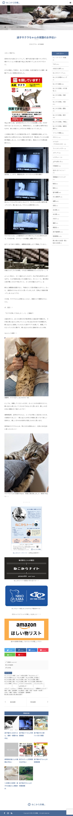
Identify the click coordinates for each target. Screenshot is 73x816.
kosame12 (14, 662)
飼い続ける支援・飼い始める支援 (13, 694)
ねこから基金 (20, 677)
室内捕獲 (14, 690)
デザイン (15, 683)
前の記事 (12, 702)
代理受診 (20, 688)
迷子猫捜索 (41, 44)
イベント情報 (7, 683)
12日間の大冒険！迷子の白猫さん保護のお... (11, 786)
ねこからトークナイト (20, 553)
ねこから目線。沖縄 (21, 681)
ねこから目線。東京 (9, 681)
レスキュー (13, 688)
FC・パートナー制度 (9, 675)
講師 (11, 692)
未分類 (35, 690)
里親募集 (28, 692)
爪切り (6, 692)
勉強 (5, 690)
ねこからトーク (33, 675)
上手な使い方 (22, 686)
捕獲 (27, 690)
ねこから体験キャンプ (10, 677)
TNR (18, 675)
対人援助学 (21, 690)
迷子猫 (9, 667)
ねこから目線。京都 (9, 679)
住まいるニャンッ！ (29, 688)
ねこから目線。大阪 (21, 679)
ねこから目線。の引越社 (32, 677)
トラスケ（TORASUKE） (25, 683)
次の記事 (33, 702)
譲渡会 (15, 692)
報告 (9, 690)
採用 (31, 690)
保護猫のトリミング (41, 688)
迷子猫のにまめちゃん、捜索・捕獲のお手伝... (11, 735)
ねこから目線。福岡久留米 (35, 681)
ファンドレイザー (38, 683)
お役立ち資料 (24, 675)
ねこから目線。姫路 (33, 679)
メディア (6, 688)
